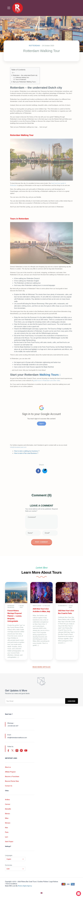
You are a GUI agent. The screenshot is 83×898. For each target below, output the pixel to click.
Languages (8, 855)
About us (8, 767)
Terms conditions (11, 884)
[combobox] (15, 859)
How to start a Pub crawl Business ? (26, 453)
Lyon (6, 837)
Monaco (7, 823)
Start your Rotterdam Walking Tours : (25, 82)
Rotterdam (34, 46)
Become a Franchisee (12, 776)
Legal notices (53, 881)
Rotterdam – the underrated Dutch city (25, 75)
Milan (7, 818)
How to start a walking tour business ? (26, 451)
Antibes (7, 799)
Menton (7, 813)
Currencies (8, 865)
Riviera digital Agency (25, 886)
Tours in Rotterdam (21, 79)
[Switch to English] (41, 893)
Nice (6, 827)
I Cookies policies (42, 881)
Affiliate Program (10, 772)
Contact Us (8, 786)
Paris (6, 832)
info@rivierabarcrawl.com (18, 447)
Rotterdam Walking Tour (22, 77)
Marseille (8, 809)
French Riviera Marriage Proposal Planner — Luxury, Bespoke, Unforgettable (14, 616)
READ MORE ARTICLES (41, 667)
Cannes (7, 804)
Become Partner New (12, 781)
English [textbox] (9, 859)
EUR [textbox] (8, 869)
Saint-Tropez (9, 841)
